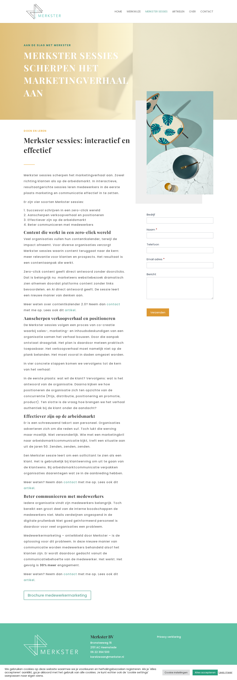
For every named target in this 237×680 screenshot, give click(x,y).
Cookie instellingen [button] (176, 672)
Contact (206, 11)
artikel (70, 310)
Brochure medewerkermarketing (57, 595)
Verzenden (157, 312)
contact (113, 304)
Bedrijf (151, 214)
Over (192, 11)
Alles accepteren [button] (205, 672)
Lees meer (225, 672)
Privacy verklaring (169, 637)
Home (118, 11)
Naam (152, 229)
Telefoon (153, 244)
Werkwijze (134, 11)
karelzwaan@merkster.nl (107, 657)
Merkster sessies (156, 11)
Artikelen (178, 11)
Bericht (151, 274)
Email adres (156, 259)
